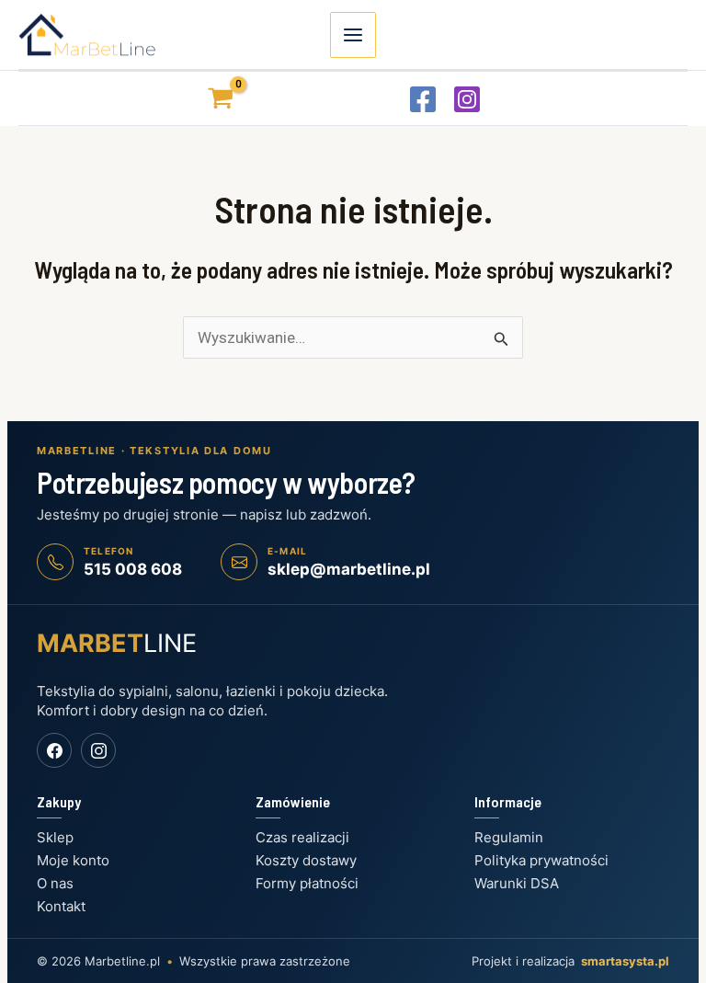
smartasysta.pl (625, 961)
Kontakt (61, 906)
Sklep (55, 837)
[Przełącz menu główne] (353, 35)
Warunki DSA (516, 883)
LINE (117, 643)
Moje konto (73, 860)
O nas (55, 883)
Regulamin (508, 837)
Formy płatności (307, 883)
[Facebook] (422, 99)
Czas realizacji (302, 837)
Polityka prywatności (541, 860)
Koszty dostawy (306, 860)
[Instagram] (467, 99)
